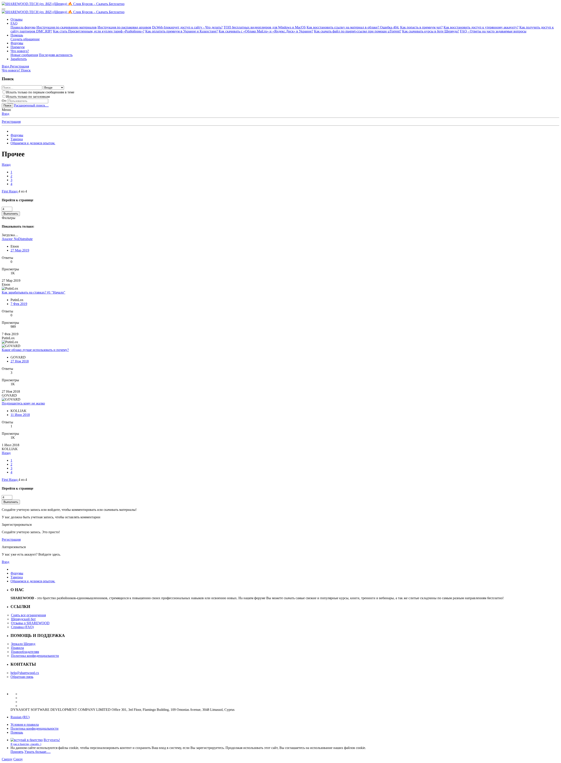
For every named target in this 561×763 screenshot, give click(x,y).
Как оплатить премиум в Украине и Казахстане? (181, 31)
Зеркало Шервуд (23, 644)
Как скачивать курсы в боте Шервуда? (430, 31)
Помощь (17, 35)
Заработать (19, 59)
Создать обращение (25, 39)
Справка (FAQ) (22, 627)
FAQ (14, 23)
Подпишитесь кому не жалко (23, 403)
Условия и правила (25, 724)
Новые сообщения (24, 55)
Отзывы (17, 19)
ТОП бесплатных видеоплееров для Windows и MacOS (265, 27)
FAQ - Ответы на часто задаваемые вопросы (493, 31)
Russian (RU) (20, 717)
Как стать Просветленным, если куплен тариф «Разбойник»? (98, 31)
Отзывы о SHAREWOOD (30, 623)
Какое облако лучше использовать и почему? (35, 350)
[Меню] (3, 9)
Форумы (17, 43)
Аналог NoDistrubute (17, 239)
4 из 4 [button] (22, 191)
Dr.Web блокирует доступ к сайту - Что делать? (187, 27)
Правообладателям (25, 652)
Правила (17, 648)
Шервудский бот (23, 619)
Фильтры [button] (8, 218)
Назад (6, 164)
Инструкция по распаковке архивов (124, 27)
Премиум (18, 47)
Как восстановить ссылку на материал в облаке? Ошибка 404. (353, 27)
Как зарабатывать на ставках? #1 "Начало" (33, 292)
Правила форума (23, 27)
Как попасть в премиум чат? (421, 27)
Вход (5, 114)
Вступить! (52, 740)
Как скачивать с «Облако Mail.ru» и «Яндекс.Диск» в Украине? (266, 31)
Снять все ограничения (28, 615)
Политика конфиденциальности (35, 656)
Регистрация (11, 121)
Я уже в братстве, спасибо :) (26, 744)
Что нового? (20, 51)
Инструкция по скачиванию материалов (66, 27)
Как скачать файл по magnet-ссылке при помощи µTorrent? (357, 31)
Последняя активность (56, 55)
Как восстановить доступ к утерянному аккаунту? (481, 27)
